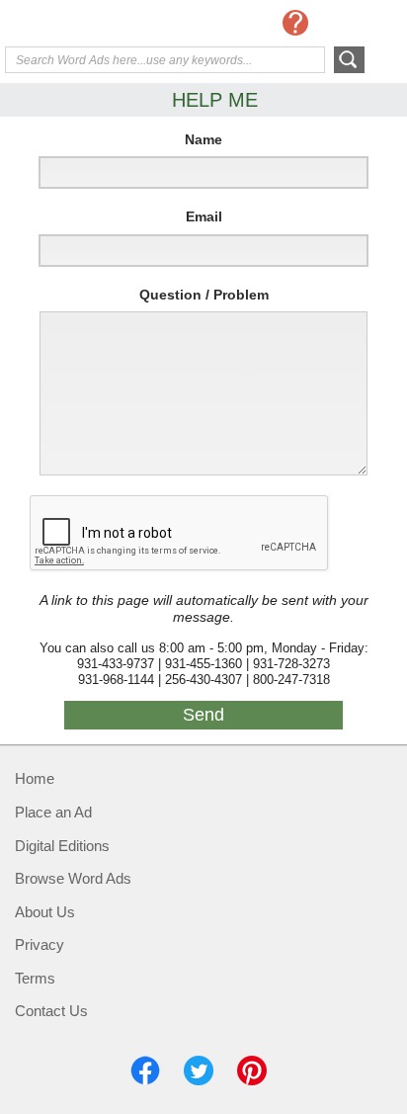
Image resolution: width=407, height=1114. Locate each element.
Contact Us (51, 1010)
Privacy (39, 944)
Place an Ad (53, 812)
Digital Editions (62, 845)
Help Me (295, 23)
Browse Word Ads (73, 878)
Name (203, 139)
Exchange (84, 25)
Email (204, 216)
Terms (35, 978)
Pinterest (252, 1070)
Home (34, 778)
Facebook (145, 1070)
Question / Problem (204, 294)
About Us (45, 911)
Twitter (198, 1070)
